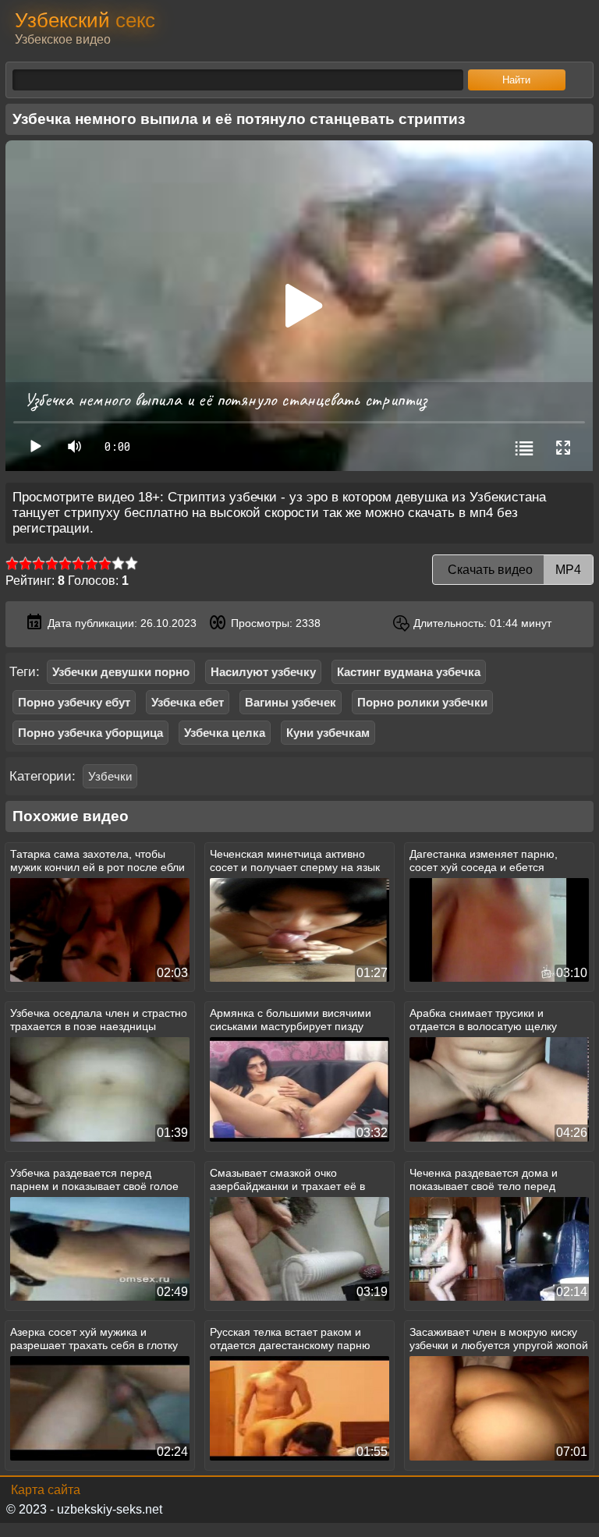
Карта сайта (45, 1489)
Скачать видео (513, 569)
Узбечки (110, 776)
